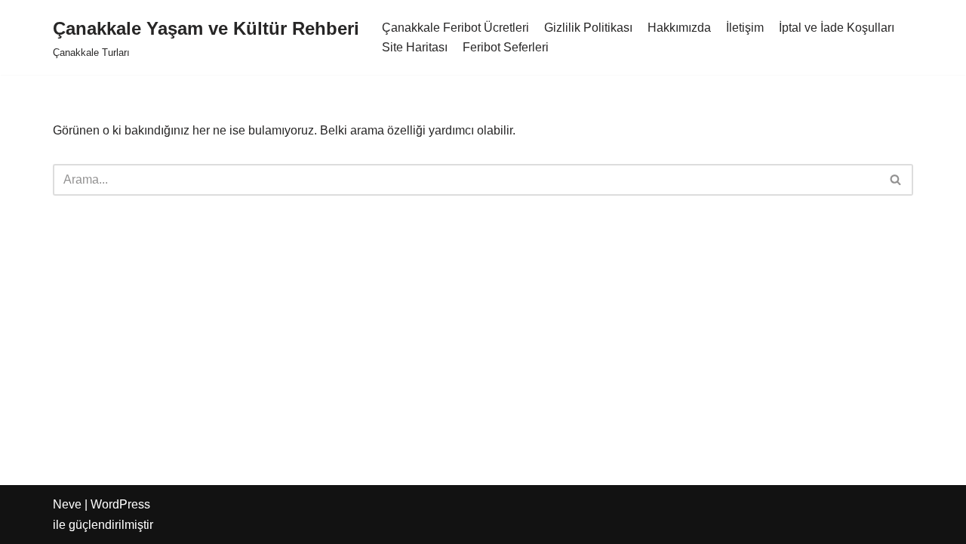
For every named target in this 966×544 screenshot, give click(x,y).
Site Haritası (415, 47)
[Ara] (896, 180)
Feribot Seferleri (506, 47)
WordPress (120, 504)
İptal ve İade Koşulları (836, 27)
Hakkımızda (679, 27)
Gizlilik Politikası (588, 27)
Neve (67, 504)
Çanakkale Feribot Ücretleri (455, 27)
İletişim (745, 27)
